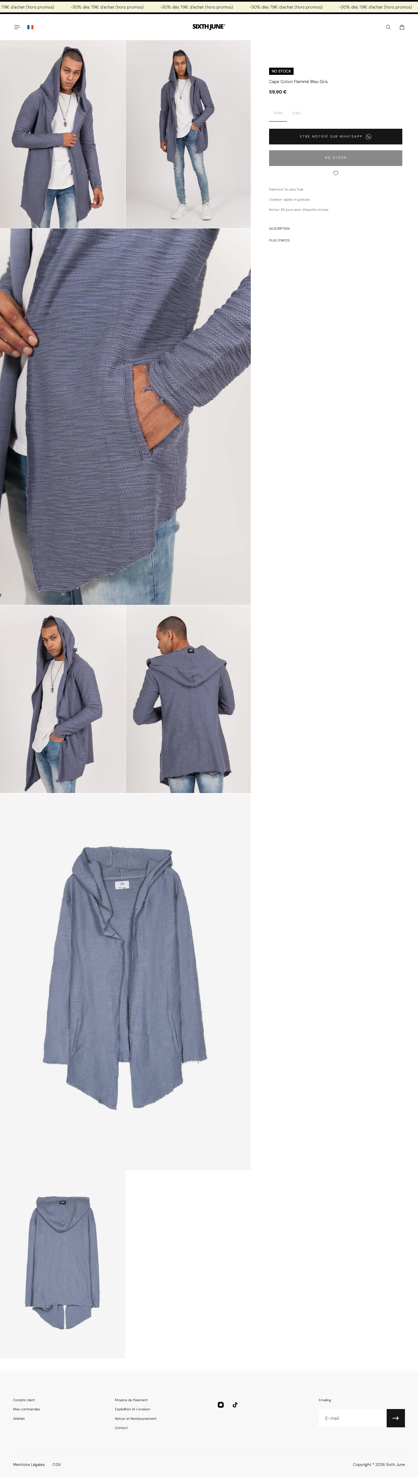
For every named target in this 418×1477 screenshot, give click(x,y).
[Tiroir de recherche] (388, 27)
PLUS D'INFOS (279, 240)
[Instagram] (221, 1405)
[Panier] (402, 27)
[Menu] (17, 27)
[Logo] (209, 27)
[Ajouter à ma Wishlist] (335, 173)
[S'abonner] (396, 1418)
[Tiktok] (235, 1405)
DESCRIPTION (279, 228)
